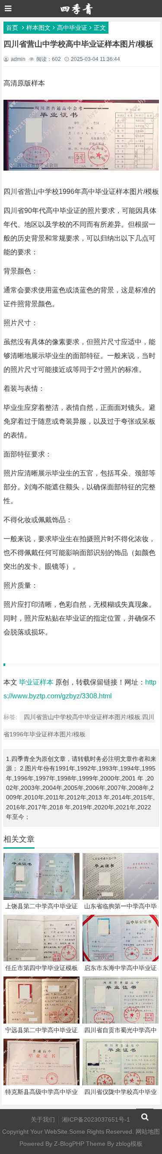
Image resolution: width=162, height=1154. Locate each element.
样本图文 (38, 27)
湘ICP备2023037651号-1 (96, 1119)
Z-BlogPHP (69, 1143)
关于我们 (43, 1119)
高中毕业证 (72, 27)
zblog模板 (129, 1143)
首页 (12, 27)
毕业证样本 (36, 682)
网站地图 (148, 1131)
